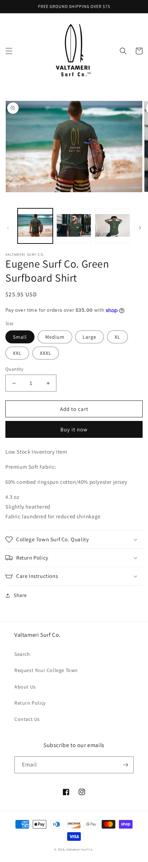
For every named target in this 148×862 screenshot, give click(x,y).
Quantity (14, 369)
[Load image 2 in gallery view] (74, 226)
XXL (17, 353)
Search (22, 654)
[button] (9, 51)
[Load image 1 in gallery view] (35, 226)
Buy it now (74, 429)
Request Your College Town (46, 670)
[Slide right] (140, 228)
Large (89, 337)
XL (117, 337)
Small (20, 337)
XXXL (45, 353)
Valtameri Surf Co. (80, 849)
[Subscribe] (125, 764)
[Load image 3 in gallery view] (112, 226)
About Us (25, 686)
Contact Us (27, 719)
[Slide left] (8, 228)
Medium (55, 337)
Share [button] (20, 595)
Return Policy (30, 703)
